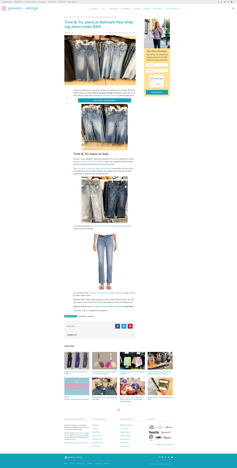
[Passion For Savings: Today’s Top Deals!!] (76, 386)
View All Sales (96, 446)
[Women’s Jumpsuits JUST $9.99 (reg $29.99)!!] (76, 360)
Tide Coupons (124, 428)
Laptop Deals (96, 432)
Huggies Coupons (125, 432)
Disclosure (89, 463)
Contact (72, 463)
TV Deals (94, 428)
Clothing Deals (82, 316)
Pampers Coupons (125, 435)
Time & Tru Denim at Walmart (92, 161)
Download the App (7, 1)
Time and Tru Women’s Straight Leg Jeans (105, 293)
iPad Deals (95, 425)
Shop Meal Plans (18, 1)
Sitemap (107, 463)
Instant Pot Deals (97, 435)
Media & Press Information (164, 444)
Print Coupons (61, 1)
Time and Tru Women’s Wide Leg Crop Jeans (94, 168)
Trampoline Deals (97, 442)
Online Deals (72, 17)
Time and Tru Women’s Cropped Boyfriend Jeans (109, 226)
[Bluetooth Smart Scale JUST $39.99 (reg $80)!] (160, 386)
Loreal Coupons (124, 439)
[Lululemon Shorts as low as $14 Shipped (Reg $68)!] (132, 360)
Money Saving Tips (78, 435)
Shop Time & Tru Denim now (104, 100)
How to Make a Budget (30, 1)
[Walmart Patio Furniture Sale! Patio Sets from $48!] (104, 386)
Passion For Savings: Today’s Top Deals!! (76, 399)
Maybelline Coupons (126, 425)
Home (65, 17)
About (66, 463)
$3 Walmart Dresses (109, 95)
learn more (128, 33)
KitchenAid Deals (97, 439)
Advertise (86, 443)
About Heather (68, 443)
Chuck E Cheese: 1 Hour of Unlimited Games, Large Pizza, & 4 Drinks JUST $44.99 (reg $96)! (131, 399)
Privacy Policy (98, 463)
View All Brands (124, 446)
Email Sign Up (80, 463)
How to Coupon (42, 1)
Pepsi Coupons (124, 442)
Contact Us (78, 443)
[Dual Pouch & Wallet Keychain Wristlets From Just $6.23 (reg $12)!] (104, 360)
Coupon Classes (52, 1)
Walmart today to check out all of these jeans (105, 306)
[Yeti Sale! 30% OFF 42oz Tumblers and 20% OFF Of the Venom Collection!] (160, 361)
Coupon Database (72, 1)
